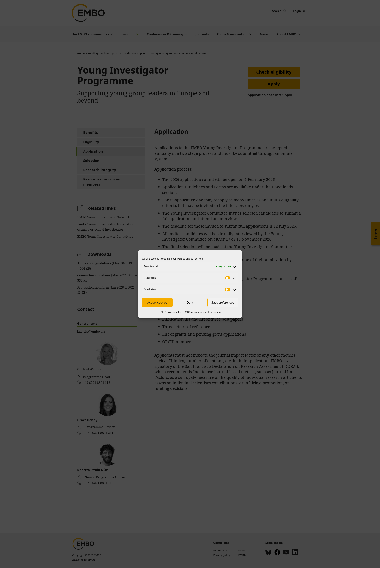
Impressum (214, 312)
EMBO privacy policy (170, 312)
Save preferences (222, 302)
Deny (190, 302)
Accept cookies (157, 302)
